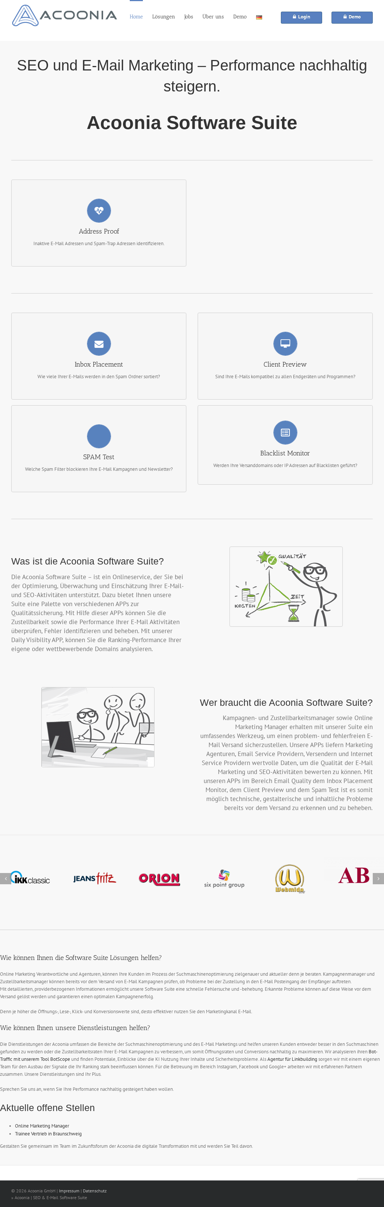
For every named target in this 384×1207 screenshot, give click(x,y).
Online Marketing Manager (42, 1126)
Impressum (69, 1191)
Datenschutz (94, 1191)
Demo (353, 16)
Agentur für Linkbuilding (292, 1059)
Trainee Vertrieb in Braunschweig (48, 1134)
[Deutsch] (259, 16)
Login (303, 16)
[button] (5, 878)
